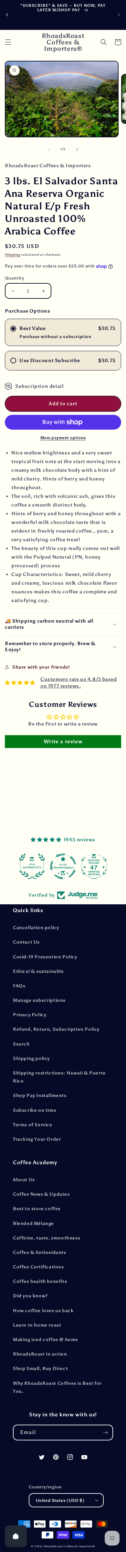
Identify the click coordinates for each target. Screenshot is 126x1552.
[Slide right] (77, 149)
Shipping (12, 255)
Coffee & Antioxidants (39, 1252)
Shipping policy (31, 1058)
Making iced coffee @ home (45, 1339)
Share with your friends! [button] (40, 667)
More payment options (63, 437)
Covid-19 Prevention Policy (45, 957)
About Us (24, 1179)
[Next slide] (119, 15)
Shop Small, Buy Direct (40, 1368)
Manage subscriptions (39, 1000)
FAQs (19, 986)
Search (21, 1044)
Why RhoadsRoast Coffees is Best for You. (57, 1387)
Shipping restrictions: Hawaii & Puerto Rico (59, 1077)
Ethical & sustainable (38, 971)
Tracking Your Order (37, 1139)
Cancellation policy (36, 927)
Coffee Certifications (38, 1267)
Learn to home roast (37, 1325)
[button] (8, 42)
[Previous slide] (7, 15)
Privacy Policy (29, 1015)
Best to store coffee (37, 1208)
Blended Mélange (33, 1223)
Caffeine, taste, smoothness (46, 1238)
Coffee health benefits (40, 1281)
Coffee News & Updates (41, 1194)
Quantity (14, 278)
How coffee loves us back (43, 1310)
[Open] (16, 1536)
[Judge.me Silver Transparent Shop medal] (63, 866)
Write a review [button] (63, 741)
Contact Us (26, 942)
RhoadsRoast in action (40, 1354)
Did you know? (30, 1296)
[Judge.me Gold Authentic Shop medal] (32, 866)
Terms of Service (32, 1124)
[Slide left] (49, 149)
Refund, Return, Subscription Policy (56, 1029)
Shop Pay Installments (40, 1095)
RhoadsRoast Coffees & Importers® (69, 1546)
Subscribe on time (34, 1110)
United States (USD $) (60, 1500)
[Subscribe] (105, 1432)
